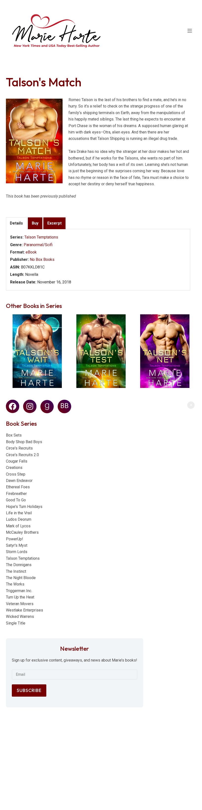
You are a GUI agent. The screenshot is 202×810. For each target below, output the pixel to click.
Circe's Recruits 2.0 (22, 454)
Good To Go (16, 500)
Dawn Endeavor (19, 480)
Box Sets (14, 435)
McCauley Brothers (22, 532)
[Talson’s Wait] (37, 351)
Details (16, 223)
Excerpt (54, 223)
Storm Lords (16, 551)
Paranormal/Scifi (38, 244)
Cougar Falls (16, 461)
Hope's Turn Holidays (24, 506)
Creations (14, 467)
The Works (15, 584)
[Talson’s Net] (164, 351)
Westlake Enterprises (24, 610)
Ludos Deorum (18, 519)
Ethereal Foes (18, 487)
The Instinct (16, 571)
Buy (35, 223)
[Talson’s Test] (101, 351)
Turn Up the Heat (20, 597)
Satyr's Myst (16, 545)
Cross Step (15, 474)
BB (64, 406)
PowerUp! (14, 539)
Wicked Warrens (20, 616)
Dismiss (191, 405)
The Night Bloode (21, 577)
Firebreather (16, 493)
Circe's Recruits (19, 448)
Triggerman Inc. (19, 590)
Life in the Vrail (19, 513)
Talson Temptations (41, 237)
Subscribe (29, 690)
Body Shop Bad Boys (24, 441)
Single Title (15, 623)
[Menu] (189, 30)
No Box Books (42, 259)
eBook (31, 252)
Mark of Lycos (18, 526)
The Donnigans (19, 564)
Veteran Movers (20, 603)
